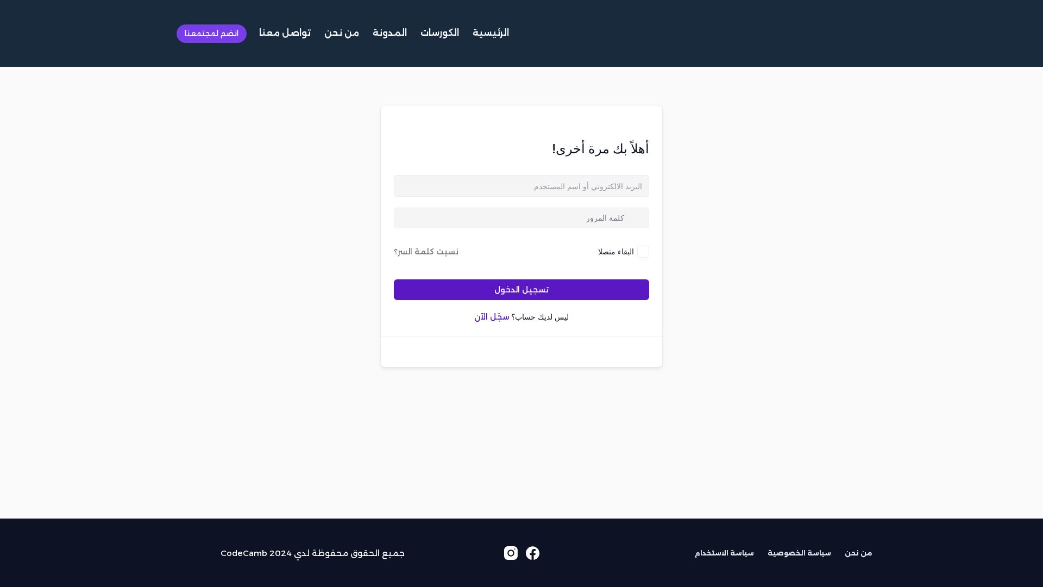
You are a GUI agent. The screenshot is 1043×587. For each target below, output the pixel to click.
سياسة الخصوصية (799, 553)
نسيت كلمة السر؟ (426, 252)
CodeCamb (244, 553)
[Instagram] (511, 553)
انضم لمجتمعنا (211, 33)
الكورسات (439, 33)
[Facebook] (532, 553)
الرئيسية (491, 33)
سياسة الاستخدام (724, 553)
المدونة (390, 33)
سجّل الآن (491, 317)
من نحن (341, 33)
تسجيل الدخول (521, 290)
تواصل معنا (285, 33)
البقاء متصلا (616, 251)
